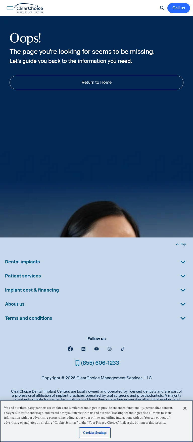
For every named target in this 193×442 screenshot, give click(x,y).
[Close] (184, 408)
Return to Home (97, 82)
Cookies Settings (95, 432)
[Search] (162, 8)
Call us (178, 8)
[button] (9, 8)
